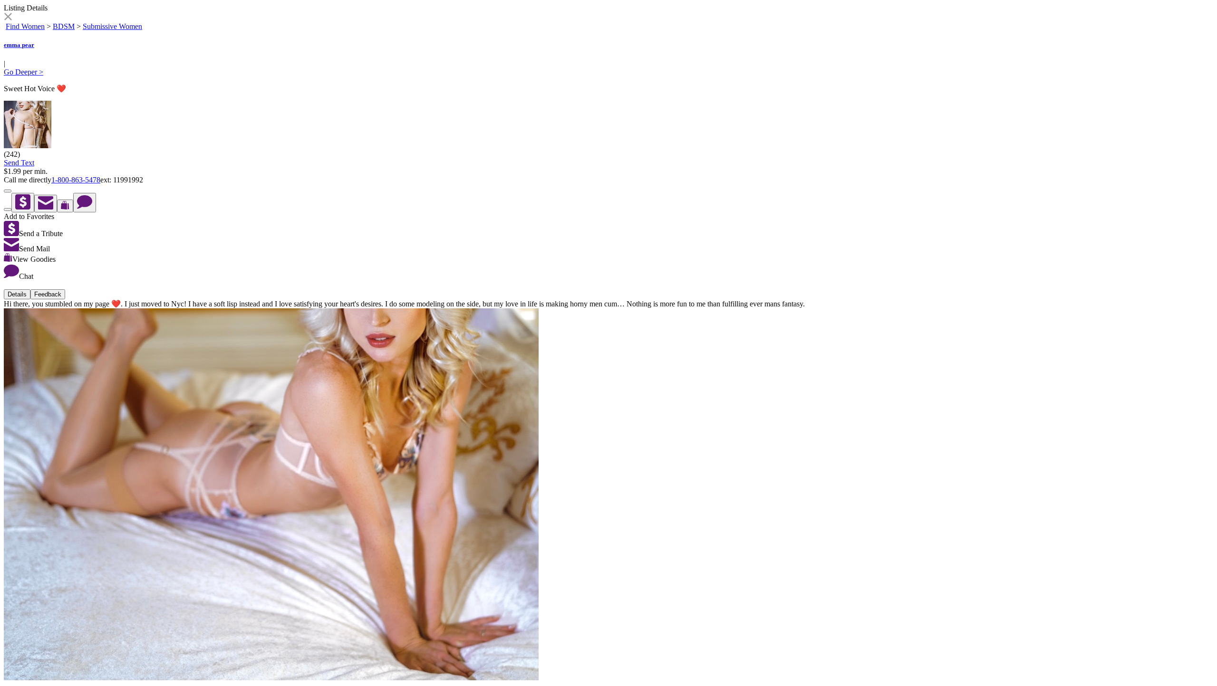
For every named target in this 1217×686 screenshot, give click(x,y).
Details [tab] (17, 294)
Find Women (25, 26)
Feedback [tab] (47, 294)
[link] (8, 18)
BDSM (64, 26)
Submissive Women (112, 26)
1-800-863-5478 (75, 180)
